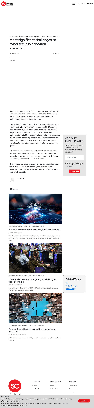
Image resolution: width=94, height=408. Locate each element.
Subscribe (74, 171)
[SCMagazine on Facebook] (10, 394)
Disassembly (70, 289)
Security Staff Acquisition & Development (24, 36)
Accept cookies (84, 401)
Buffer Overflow (71, 286)
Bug (67, 283)
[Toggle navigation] (74, 3)
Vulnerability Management (50, 36)
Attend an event (53, 392)
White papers (72, 392)
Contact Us (35, 392)
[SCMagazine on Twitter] (15, 394)
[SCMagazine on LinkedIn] (19, 394)
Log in (83, 3)
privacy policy (5, 405)
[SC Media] (7, 3)
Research (71, 388)
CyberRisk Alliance (36, 388)
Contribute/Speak (54, 388)
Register (90, 3)
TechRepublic (14, 111)
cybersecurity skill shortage (48, 156)
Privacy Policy (68, 166)
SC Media (34, 385)
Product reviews (73, 385)
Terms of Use (78, 164)
